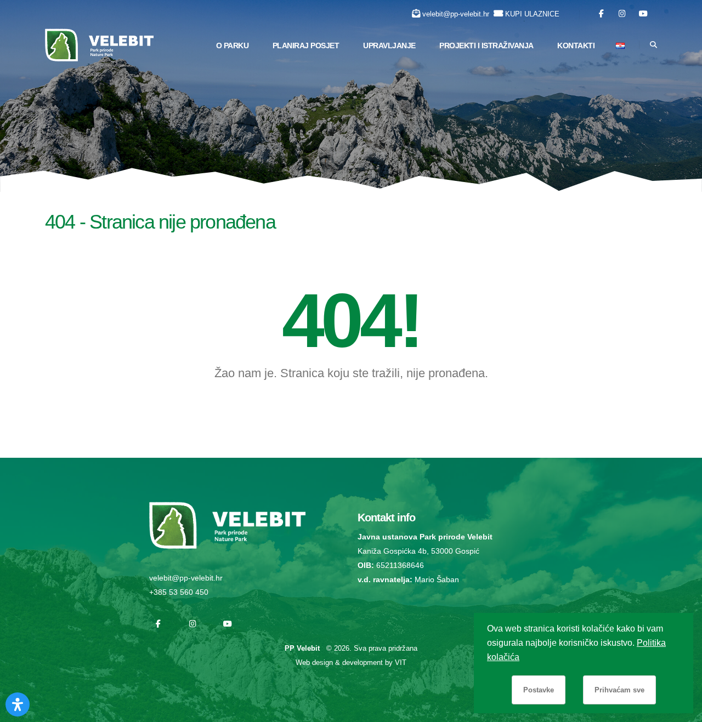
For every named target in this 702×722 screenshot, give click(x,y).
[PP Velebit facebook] (601, 14)
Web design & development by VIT (351, 662)
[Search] (653, 45)
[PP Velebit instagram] (622, 14)
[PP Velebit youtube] (643, 14)
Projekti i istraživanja (486, 45)
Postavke (538, 690)
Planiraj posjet (306, 45)
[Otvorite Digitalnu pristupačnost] (17, 704)
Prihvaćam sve (619, 690)
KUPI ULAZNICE (532, 14)
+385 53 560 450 (178, 592)
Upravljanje (389, 45)
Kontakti (576, 45)
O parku (232, 45)
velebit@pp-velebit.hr (455, 14)
